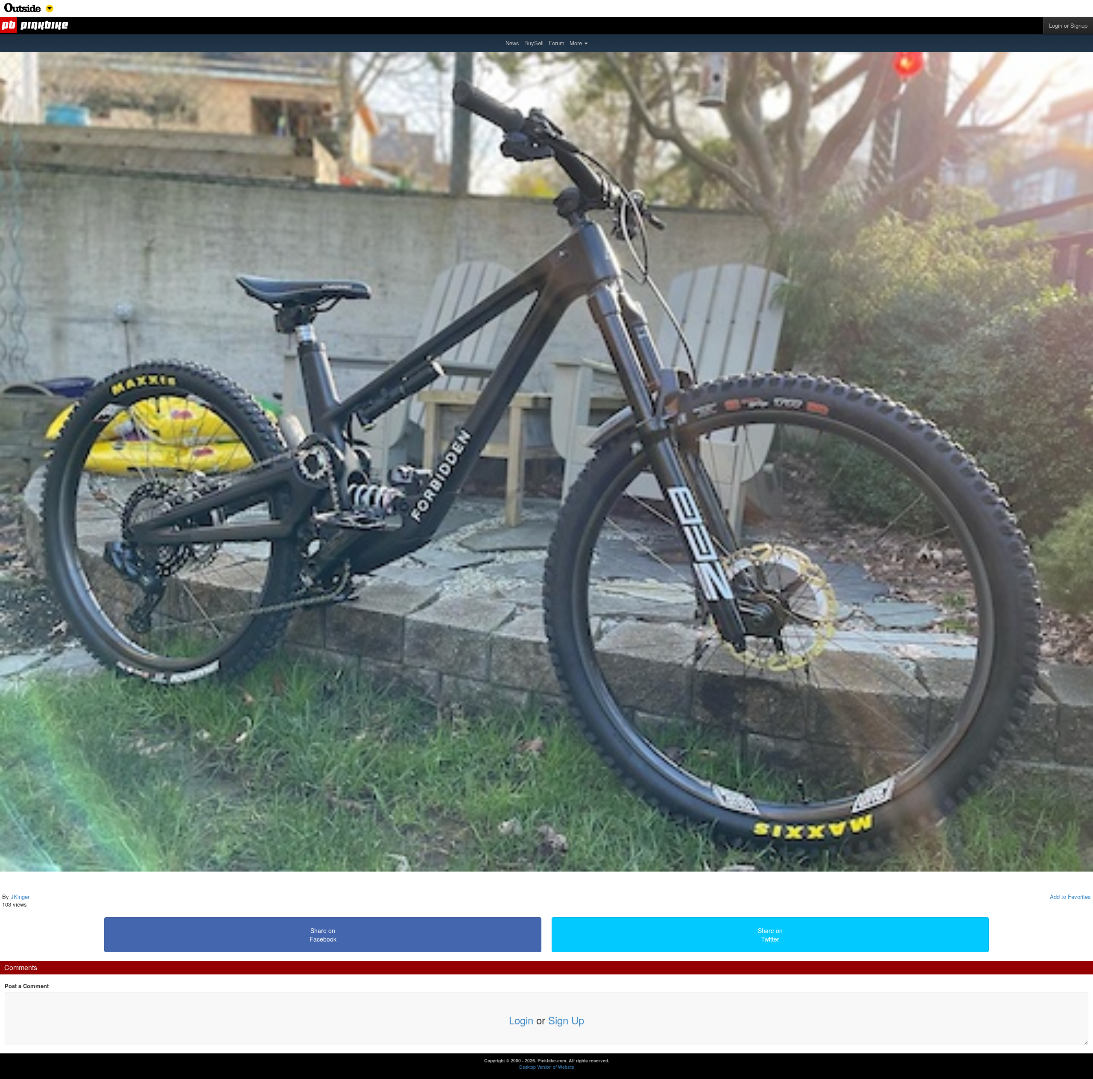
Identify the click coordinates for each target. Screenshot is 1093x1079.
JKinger (20, 896)
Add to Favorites (1070, 896)
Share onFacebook (323, 934)
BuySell (534, 43)
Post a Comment (27, 986)
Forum (556, 43)
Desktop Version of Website (546, 1067)
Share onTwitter (770, 934)
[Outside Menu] (22, 10)
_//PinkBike (35, 25)
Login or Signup (1068, 25)
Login (521, 1019)
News (512, 43)
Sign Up (566, 1019)
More (576, 43)
